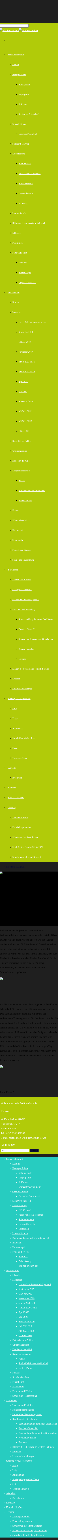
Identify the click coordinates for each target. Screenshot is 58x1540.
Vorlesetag (23, 203)
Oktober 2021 (25, 431)
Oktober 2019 (25, 342)
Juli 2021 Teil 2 (25, 421)
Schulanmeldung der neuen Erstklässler (36, 619)
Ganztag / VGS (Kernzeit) (19, 698)
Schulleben (13, 570)
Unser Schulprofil (16, 55)
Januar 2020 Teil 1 (27, 362)
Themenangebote (19, 758)
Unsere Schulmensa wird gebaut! (33, 322)
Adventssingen (25, 272)
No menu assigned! (15, 866)
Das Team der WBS (21, 461)
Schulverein (17, 540)
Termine (22, 659)
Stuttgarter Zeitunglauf (29, 114)
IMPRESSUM (8, 1145)
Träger (15, 718)
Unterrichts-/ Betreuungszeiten (25, 599)
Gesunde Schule (19, 124)
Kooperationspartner (21, 471)
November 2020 (26, 401)
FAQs (14, 708)
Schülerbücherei (26, 183)
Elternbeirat (17, 530)
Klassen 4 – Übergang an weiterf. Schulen (30, 669)
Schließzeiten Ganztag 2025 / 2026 (27, 847)
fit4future (23, 104)
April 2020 (23, 381)
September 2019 (26, 332)
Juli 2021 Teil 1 (25, 411)
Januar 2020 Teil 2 (27, 372)
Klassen (15, 510)
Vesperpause (24, 94)
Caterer (15, 748)
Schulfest (23, 263)
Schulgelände (24, 84)
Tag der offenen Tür (27, 282)
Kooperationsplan (26, 649)
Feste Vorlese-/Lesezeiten (30, 173)
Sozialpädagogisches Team (24, 738)
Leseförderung (18, 154)
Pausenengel (17, 243)
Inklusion (16, 233)
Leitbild (15, 64)
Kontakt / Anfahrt (16, 797)
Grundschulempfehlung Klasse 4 (26, 857)
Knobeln (16, 679)
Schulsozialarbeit (19, 520)
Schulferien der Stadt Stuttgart (25, 837)
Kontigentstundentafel (22, 589)
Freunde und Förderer (22, 550)
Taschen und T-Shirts (21, 580)
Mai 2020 (23, 391)
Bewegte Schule (19, 74)
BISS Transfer (25, 164)
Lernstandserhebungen (22, 689)
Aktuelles (12, 768)
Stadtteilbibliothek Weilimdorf (32, 490)
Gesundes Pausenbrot (28, 134)
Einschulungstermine (21, 827)
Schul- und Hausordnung (23, 560)
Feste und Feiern (19, 253)
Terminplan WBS (20, 817)
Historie (15, 302)
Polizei (22, 480)
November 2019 (26, 352)
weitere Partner (25, 500)
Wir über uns (13, 292)
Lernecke (12, 788)
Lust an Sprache (19, 213)
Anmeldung (17, 728)
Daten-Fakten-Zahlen (21, 441)
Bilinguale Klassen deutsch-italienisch (28, 223)
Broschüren (17, 778)
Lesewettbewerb (26, 193)
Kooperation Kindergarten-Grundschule (36, 639)
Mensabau (16, 312)
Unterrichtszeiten (19, 451)
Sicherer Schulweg (20, 144)
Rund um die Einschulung (23, 609)
